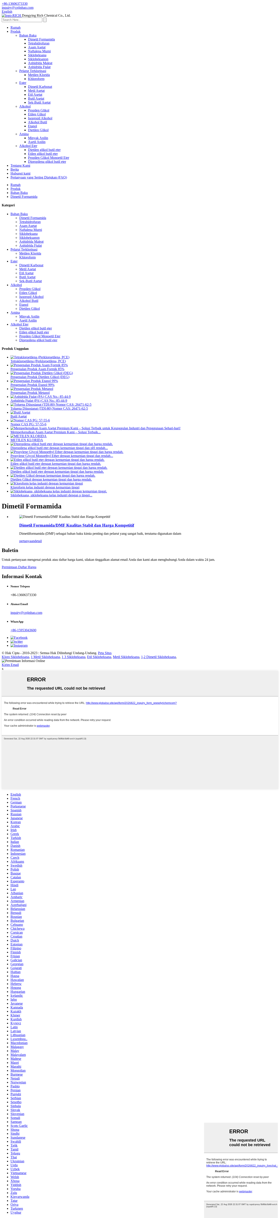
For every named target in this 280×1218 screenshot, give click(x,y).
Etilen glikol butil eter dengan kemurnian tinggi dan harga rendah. (55, 464)
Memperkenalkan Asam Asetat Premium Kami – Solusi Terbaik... (55, 432)
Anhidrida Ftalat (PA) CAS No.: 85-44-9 (38, 400)
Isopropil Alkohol (40, 118)
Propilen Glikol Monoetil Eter (48, 157)
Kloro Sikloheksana (15, 657)
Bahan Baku (28, 35)
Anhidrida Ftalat (39, 67)
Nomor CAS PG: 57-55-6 (28, 424)
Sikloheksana (37, 55)
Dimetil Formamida (41, 39)
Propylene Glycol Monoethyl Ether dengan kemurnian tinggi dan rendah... (61, 456)
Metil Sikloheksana (126, 657)
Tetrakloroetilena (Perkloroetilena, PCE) (38, 361)
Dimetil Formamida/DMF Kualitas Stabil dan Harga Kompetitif (76, 525)
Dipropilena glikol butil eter (47, 161)
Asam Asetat (37, 47)
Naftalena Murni (39, 51)
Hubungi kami (20, 173)
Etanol (32, 126)
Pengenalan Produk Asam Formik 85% (37, 369)
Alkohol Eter (28, 146)
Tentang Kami (20, 165)
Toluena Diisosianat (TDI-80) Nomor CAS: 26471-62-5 (49, 408)
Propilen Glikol (38, 110)
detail (38, 541)
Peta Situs (105, 653)
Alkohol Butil (37, 122)
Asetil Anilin (37, 142)
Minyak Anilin (38, 138)
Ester (22, 83)
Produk (15, 31)
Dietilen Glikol (38, 130)
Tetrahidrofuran (38, 43)
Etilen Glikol (37, 114)
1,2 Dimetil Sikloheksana (158, 657)
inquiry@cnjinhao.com (26, 612)
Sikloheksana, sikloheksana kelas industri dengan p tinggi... (51, 495)
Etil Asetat (35, 94)
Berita (14, 169)
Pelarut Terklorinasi (32, 71)
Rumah (15, 27)
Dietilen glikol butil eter (44, 150)
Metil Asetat (36, 90)
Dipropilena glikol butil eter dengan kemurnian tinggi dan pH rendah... (59, 448)
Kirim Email (10, 665)
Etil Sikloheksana (99, 657)
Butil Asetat (36, 98)
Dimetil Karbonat (40, 87)
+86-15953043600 (23, 630)
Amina (24, 134)
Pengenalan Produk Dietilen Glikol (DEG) (39, 377)
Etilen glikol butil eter (43, 154)
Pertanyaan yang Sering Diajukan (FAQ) (38, 177)
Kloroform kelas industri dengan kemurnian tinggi (44, 487)
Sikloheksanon (38, 59)
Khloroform (36, 79)
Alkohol (25, 106)
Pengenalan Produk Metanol (30, 393)
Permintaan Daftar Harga (19, 567)
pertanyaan (26, 541)
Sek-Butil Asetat (39, 102)
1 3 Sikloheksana (73, 657)
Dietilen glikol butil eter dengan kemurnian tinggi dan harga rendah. (57, 471)
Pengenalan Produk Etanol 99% (32, 385)
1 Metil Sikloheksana (45, 657)
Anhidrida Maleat (40, 63)
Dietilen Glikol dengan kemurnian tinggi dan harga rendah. (51, 479)
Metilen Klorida (39, 75)
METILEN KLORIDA (26, 440)
